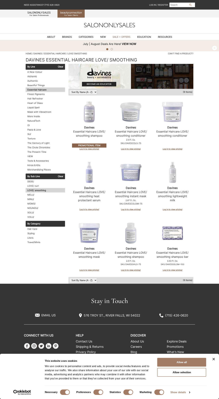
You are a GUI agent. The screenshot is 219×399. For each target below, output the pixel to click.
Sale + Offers (121, 37)
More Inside (33, 116)
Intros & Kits (33, 165)
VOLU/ (30, 217)
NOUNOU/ (32, 208)
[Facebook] (27, 346)
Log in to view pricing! (89, 149)
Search (190, 5)
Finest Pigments (36, 94)
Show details (178, 392)
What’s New (175, 352)
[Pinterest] (56, 346)
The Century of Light (38, 143)
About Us (137, 341)
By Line (31, 67)
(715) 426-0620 (176, 315)
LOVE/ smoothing (36, 190)
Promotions (175, 346)
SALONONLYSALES (39, 13)
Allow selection (182, 372)
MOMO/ (31, 203)
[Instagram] (34, 346)
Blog (134, 352)
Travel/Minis (33, 242)
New (103, 37)
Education (144, 37)
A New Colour (34, 72)
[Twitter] (41, 346)
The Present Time (36, 151)
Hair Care (32, 229)
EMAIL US (48, 315)
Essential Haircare (37, 89)
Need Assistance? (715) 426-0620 (42, 5)
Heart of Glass (35, 103)
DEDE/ (30, 181)
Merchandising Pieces (39, 169)
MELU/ (30, 194)
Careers (136, 346)
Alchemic (32, 76)
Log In (153, 5)
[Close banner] (213, 359)
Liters (30, 237)
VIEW (30, 156)
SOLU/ (30, 212)
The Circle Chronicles (38, 147)
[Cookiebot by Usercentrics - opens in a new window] (22, 392)
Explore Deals (176, 341)
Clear (60, 67)
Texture (31, 138)
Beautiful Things (36, 85)
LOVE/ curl (33, 185)
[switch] (98, 392)
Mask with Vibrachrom (39, 112)
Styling (31, 233)
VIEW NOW (129, 44)
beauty (71, 13)
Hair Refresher (35, 98)
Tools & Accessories (38, 160)
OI (28, 125)
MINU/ (30, 199)
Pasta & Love (34, 129)
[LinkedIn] (48, 346)
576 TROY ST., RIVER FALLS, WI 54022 (112, 315)
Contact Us (84, 341)
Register (163, 5)
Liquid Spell (33, 107)
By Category (33, 224)
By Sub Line (33, 176)
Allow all (182, 362)
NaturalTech (33, 120)
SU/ (29, 134)
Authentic (32, 80)
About (51, 37)
